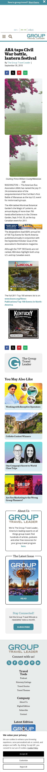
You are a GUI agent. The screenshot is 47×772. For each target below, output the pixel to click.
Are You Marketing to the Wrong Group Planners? (22, 499)
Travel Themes (23, 690)
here (23, 546)
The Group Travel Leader (18, 62)
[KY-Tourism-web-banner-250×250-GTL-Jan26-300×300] (23, 340)
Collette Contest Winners (18, 436)
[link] (7, 73)
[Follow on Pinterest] (32, 662)
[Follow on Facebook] (14, 662)
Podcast (23, 678)
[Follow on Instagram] (20, 662)
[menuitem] (4, 36)
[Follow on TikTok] (26, 662)
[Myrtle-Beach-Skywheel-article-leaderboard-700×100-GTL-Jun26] (23, 228)
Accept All (23, 754)
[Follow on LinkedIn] (38, 662)
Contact (23, 714)
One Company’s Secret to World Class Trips (21, 467)
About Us (24, 702)
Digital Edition (23, 706)
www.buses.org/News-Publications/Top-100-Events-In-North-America (23, 301)
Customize (23, 760)
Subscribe (23, 710)
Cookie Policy (32, 748)
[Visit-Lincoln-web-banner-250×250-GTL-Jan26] (23, 292)
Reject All (23, 767)
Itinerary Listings (23, 682)
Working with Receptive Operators (23, 406)
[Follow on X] (9, 662)
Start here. (34, 2)
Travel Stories (23, 686)
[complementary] (23, 751)
